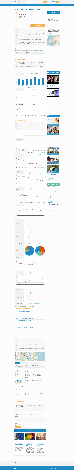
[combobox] (34, 2)
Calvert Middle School (37, 348)
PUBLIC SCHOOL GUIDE (43, 5)
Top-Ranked (49, 192)
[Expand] (16, 355)
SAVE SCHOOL (39, 25)
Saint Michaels (21, 13)
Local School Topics (51, 178)
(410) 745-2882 (22, 21)
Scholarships (50, 175)
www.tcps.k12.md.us (22, 25)
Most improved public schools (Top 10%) (32, 54)
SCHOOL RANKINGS (31, 5)
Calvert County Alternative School (19, 375)
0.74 (40, 257)
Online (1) (49, 197)
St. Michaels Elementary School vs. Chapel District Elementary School (31, 340)
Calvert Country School (19, 391)
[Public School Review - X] (15, 468)
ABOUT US (54, 5)
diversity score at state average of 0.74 (24, 128)
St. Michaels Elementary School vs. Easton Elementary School (34, 339)
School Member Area (53, 462)
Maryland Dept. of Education (52, 210)
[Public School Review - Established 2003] (17, 2)
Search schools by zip (51, 188)
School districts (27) (50, 202)
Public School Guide (45, 463)
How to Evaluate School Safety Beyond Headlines (19, 444)
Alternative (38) (50, 201)
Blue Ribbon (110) (50, 193)
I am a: (16, 412)
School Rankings (37, 464)
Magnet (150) (50, 195)
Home (36, 462)
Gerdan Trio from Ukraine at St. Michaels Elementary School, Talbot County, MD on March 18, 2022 (52, 85)
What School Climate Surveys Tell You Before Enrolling (40, 444)
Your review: (16, 416)
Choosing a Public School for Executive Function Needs (30, 444)
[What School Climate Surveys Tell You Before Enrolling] (41, 437)
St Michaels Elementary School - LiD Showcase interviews (52, 99)
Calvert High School (18, 380)
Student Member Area (45, 462)
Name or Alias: (32, 412)
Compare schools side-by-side (52, 189)
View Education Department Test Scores (35, 300)
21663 (25, 13)
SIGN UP (57, 2)
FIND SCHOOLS (20, 5)
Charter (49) (49, 196)
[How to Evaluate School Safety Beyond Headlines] (19, 437)
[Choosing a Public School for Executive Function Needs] (30, 437)
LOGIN (53, 2)
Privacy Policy (57, 468)
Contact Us (43, 464)
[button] (30, 356)
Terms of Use (53, 468)
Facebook (16, 468)
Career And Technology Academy (19, 387)
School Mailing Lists (53, 463)
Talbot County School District (34, 303)
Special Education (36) (51, 198)
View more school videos (53, 101)
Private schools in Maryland (52, 205)
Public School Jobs (51, 177)
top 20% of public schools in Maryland (35, 50)
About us (36, 463)
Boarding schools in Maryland (52, 207)
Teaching (50, 179)
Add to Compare (18, 372)
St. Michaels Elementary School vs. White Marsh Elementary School (30, 341)
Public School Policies (52, 180)
